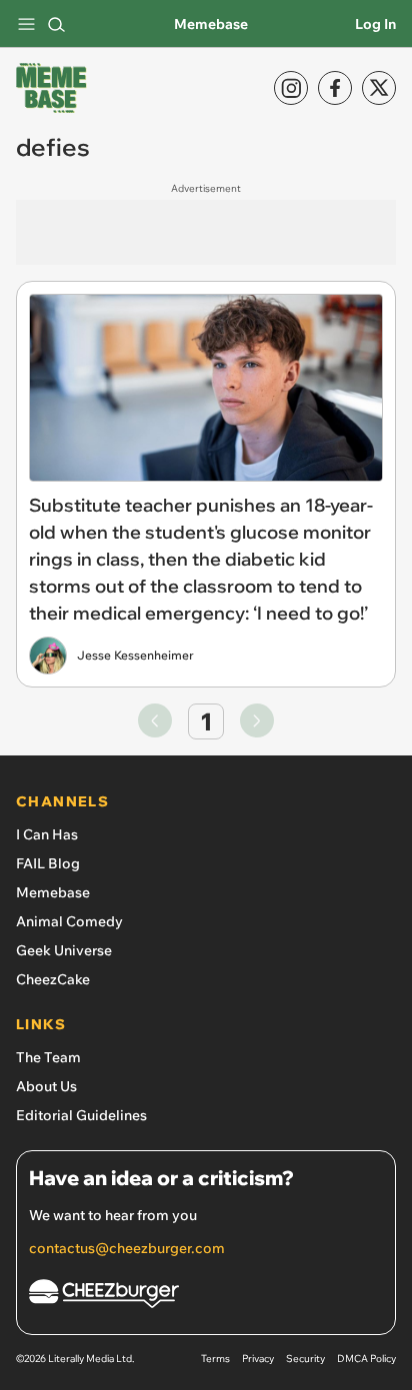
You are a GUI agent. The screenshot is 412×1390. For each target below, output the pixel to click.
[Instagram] (291, 88)
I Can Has (47, 834)
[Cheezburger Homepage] (206, 1296)
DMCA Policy (366, 1358)
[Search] (56, 24)
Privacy (258, 1358)
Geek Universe (64, 950)
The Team (48, 1057)
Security (305, 1358)
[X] (379, 88)
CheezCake (53, 979)
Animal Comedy (69, 921)
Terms (215, 1358)
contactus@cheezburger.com (127, 1248)
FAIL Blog (48, 863)
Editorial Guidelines (81, 1115)
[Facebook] (335, 88)
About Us (46, 1086)
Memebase (211, 24)
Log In (375, 24)
